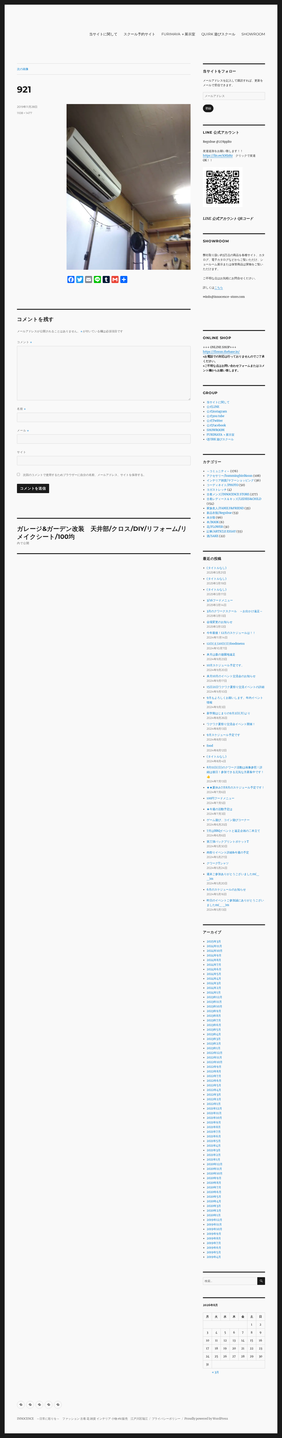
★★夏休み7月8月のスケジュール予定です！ (236, 787)
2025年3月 (214, 941)
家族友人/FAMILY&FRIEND (225, 508)
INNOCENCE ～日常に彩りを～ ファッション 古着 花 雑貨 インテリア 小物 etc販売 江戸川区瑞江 (82, 1419)
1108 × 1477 (24, 113)
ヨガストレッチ (217, 490)
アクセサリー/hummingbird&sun (229, 476)
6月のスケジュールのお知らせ (226, 889)
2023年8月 (214, 1016)
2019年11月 (214, 1224)
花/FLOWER (215, 527)
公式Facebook (216, 425)
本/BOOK (213, 522)
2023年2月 (214, 1043)
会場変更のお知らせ (219, 622)
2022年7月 (214, 1076)
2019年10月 (214, 1229)
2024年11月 (214, 946)
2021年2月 (214, 1155)
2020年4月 (214, 1201)
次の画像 (22, 69)
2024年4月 (214, 978)
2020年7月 (214, 1187)
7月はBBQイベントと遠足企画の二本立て (233, 831)
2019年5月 (214, 1252)
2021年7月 (214, 1132)
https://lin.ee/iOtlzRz (218, 156)
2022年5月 (214, 1085)
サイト (21, 452)
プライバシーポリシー (166, 1419)
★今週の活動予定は (219, 809)
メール (23, 430)
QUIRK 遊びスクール (218, 34)
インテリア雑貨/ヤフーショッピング (230, 480)
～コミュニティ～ (218, 471)
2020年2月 (214, 1210)
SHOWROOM (253, 34)
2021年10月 (214, 1118)
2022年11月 (214, 1057)
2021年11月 (214, 1113)
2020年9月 (214, 1178)
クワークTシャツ (218, 863)
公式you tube (215, 416)
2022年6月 (214, 1081)
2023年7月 (214, 1020)
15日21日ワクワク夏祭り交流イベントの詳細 (235, 687)
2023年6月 (214, 1025)
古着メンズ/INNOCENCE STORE (228, 494)
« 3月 (215, 1372)
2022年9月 (214, 1067)
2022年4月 (214, 1090)
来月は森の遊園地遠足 (221, 654)
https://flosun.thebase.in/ (221, 352)
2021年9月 (214, 1122)
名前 (21, 409)
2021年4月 (214, 1145)
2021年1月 (213, 1159)
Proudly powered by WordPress (206, 1419)
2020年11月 (214, 1169)
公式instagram (217, 411)
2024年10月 (215, 951)
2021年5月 (214, 1141)
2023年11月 (214, 1002)
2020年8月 (214, 1183)
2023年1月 (214, 1048)
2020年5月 (214, 1197)
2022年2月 (214, 1099)
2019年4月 (214, 1257)
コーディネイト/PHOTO (222, 485)
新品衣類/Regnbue (219, 513)
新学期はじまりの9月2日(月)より (228, 713)
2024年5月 (214, 974)
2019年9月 (214, 1234)
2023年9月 (214, 1011)
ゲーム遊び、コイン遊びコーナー (228, 820)
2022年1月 (214, 1104)
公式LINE (213, 407)
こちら (218, 287)
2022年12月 (215, 1053)
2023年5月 (214, 1029)
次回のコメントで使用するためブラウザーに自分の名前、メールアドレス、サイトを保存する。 (84, 475)
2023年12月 (214, 997)
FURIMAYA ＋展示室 (178, 34)
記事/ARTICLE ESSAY (221, 531)
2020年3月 (214, 1206)
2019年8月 (214, 1238)
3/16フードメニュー (220, 600)
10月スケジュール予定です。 (225, 665)
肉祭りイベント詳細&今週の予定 (228, 852)
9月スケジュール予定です (223, 735)
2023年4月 (214, 1034)
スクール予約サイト (139, 34)
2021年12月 (214, 1108)
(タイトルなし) (216, 568)
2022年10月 (215, 1062)
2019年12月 (214, 1220)
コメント (24, 342)
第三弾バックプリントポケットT (228, 841)
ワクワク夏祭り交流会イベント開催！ (231, 724)
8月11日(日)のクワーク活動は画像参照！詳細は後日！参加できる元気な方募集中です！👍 (235, 772)
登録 (208, 108)
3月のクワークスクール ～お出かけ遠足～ (235, 611)
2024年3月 (214, 983)
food (210, 746)
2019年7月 (214, 1243)
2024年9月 (214, 955)
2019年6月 (214, 1248)
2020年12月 (215, 1164)
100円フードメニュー (220, 798)
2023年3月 (214, 1039)
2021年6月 (214, 1136)
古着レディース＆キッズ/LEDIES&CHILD (234, 499)
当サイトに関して (103, 34)
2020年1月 (214, 1215)
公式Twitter (215, 421)
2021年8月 (214, 1127)
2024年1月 (214, 992)
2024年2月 (214, 988)
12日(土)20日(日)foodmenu (226, 644)
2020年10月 (215, 1173)
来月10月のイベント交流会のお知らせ (231, 676)
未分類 (211, 517)
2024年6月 (214, 969)
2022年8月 (214, 1071)
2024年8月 (214, 960)
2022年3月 (214, 1094)
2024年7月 (214, 965)
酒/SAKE (212, 536)
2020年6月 (214, 1192)
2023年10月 (214, 1006)
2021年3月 (214, 1150)
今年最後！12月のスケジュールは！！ (231, 633)
